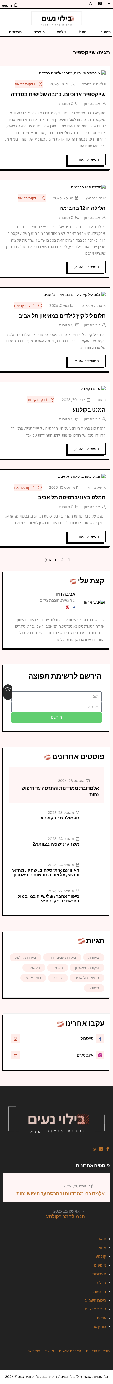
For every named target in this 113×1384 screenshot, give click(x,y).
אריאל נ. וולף (97, 487)
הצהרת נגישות (70, 1351)
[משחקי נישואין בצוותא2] (93, 846)
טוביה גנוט (26, 1376)
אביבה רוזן (92, 103)
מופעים (39, 32)
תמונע (94, 988)
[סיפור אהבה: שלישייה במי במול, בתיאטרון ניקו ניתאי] (93, 898)
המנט (102, 400)
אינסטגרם (85, 1055)
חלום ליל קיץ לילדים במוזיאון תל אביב (62, 315)
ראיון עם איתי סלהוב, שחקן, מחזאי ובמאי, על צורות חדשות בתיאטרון (45, 872)
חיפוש (7, 5)
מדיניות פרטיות (98, 1351)
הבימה (57, 967)
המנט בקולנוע (89, 409)
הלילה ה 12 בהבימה (82, 208)
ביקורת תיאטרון (87, 967)
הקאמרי (34, 967)
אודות (101, 1317)
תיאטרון (105, 32)
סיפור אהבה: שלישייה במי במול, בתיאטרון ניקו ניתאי (47, 898)
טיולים (101, 1282)
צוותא (58, 977)
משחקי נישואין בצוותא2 (56, 844)
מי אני (49, 1351)
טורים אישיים (95, 1309)
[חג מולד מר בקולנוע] (93, 820)
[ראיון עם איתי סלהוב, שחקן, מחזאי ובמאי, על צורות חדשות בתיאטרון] (93, 872)
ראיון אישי (33, 977)
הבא (52, 560)
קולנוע (62, 32)
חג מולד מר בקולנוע (59, 817)
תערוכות (15, 32)
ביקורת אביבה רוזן (62, 957)
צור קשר (99, 1326)
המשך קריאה (89, 159)
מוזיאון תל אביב (87, 977)
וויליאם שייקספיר (94, 84)
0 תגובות (66, 103)
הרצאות (99, 1291)
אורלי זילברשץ (96, 198)
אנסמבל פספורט (93, 305)
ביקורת (93, 957)
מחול (82, 32)
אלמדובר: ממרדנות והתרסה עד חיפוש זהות (60, 1194)
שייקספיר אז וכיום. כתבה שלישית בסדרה (58, 94)
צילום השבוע (95, 1300)
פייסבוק (86, 1038)
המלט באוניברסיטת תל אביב (72, 497)
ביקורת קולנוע (25, 957)
